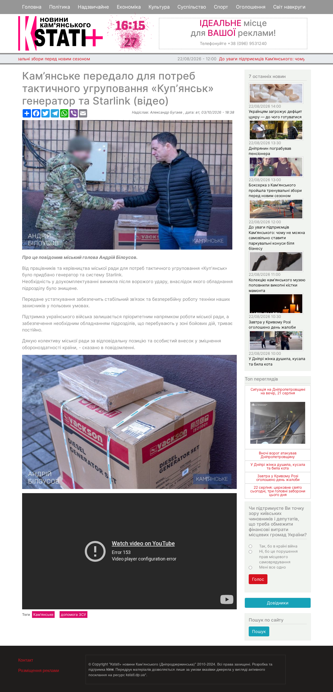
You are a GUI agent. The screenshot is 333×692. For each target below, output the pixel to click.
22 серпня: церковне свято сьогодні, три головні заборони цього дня (277, 491)
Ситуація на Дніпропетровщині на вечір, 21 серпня (278, 391)
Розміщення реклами (38, 670)
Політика (59, 7)
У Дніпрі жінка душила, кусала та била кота (278, 466)
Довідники (278, 602)
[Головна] (60, 33)
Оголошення (250, 7)
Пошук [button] (259, 631)
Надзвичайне (93, 7)
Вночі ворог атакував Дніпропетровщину (278, 455)
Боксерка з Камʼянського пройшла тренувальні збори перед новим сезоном (275, 190)
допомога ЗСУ (73, 614)
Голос (258, 579)
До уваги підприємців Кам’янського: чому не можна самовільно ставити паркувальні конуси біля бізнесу (168, 58)
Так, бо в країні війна (278, 546)
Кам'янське (43, 614)
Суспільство (191, 7)
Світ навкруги (289, 7)
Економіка (129, 7)
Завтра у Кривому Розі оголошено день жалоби (277, 478)
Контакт (25, 660)
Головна (31, 7)
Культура (159, 7)
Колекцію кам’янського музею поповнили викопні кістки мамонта (277, 285)
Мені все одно (272, 567)
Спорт (221, 7)
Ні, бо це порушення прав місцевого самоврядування (278, 556)
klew (109, 669)
